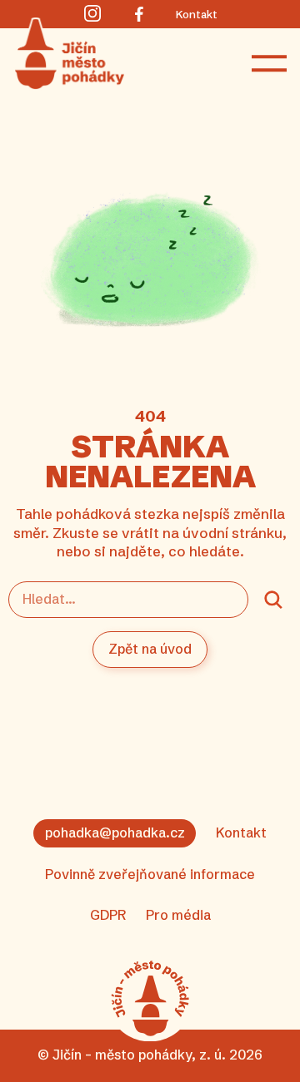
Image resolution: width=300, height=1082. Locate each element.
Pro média (178, 915)
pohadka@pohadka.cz (115, 832)
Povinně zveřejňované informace (150, 874)
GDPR (108, 915)
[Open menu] (269, 64)
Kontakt (241, 832)
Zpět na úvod (150, 648)
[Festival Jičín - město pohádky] (150, 998)
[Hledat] (273, 599)
